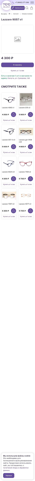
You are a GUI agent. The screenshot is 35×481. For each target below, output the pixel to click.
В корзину (17, 65)
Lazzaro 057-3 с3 (8, 140)
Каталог (16, 14)
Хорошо (9, 475)
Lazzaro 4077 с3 (25, 204)
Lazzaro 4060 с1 (8, 108)
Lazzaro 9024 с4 (8, 172)
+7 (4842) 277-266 (22, 2)
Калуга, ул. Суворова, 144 (19, 78)
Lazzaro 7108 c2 (25, 172)
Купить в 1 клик (17, 71)
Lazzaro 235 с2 (24, 108)
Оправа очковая (27, 14)
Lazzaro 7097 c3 (8, 204)
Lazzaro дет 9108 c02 (25, 141)
